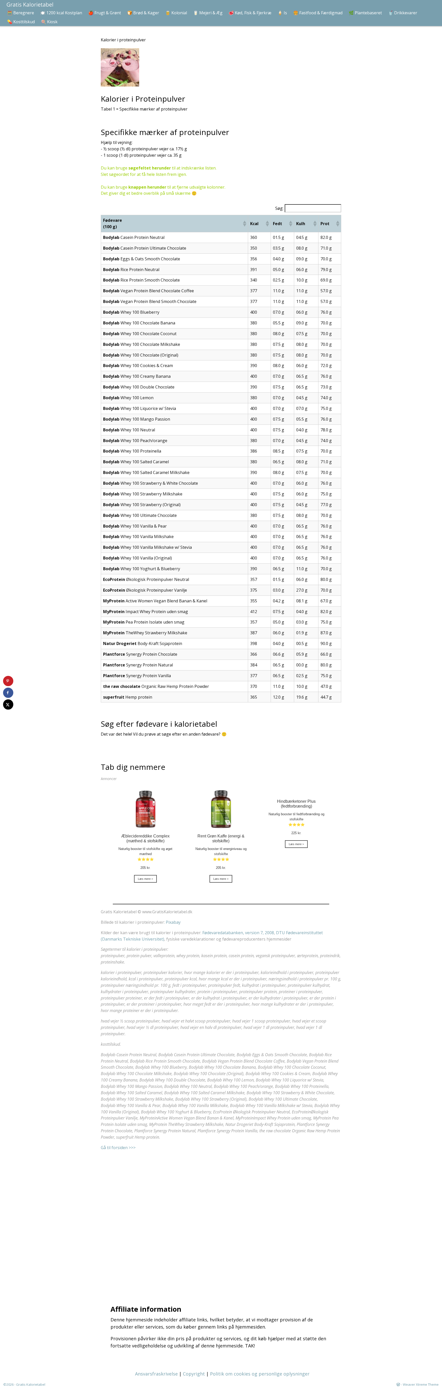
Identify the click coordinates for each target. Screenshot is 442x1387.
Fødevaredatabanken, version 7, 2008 (238, 932)
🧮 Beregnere (20, 13)
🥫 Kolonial (176, 13)
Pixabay (173, 922)
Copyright (194, 1374)
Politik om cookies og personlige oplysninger (260, 1374)
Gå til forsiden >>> (118, 1147)
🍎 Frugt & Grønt (104, 13)
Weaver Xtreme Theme (421, 1384)
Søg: (279, 208)
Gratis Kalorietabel (30, 1384)
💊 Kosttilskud (21, 22)
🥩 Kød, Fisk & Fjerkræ (250, 13)
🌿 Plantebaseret (365, 13)
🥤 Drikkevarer (402, 13)
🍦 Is (282, 13)
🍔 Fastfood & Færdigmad (317, 13)
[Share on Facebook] (8, 693)
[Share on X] (8, 704)
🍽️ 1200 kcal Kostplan (61, 13)
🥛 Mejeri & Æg (208, 13)
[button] (244, 224)
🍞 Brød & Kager (143, 13)
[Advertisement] (222, 1221)
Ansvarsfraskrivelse (156, 1374)
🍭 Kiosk (49, 22)
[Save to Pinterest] (8, 681)
